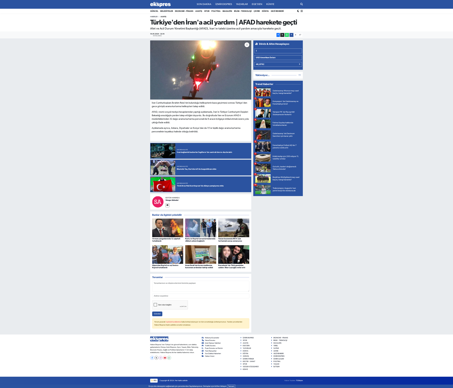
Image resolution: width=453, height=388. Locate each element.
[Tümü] (300, 75)
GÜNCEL (154, 11)
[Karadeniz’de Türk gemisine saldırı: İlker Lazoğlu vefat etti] (233, 254)
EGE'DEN (257, 4)
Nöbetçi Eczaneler (212, 338)
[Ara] (301, 4)
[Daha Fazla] (291, 35)
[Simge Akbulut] (158, 202)
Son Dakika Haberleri (213, 353)
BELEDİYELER (166, 11)
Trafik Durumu (210, 346)
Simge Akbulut (172, 200)
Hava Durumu (210, 340)
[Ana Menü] (301, 11)
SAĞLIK (276, 348)
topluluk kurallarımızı (174, 322)
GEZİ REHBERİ (277, 11)
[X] (156, 358)
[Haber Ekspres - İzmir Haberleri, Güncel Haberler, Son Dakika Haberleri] (160, 4)
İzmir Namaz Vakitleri (213, 343)
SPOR (206, 11)
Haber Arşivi (209, 356)
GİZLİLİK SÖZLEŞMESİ (251, 366)
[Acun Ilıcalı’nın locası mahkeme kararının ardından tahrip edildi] (200, 254)
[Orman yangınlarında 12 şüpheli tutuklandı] (167, 228)
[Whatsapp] (169, 358)
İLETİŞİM (276, 366)
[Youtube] (165, 358)
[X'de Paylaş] (282, 35)
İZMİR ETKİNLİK (248, 359)
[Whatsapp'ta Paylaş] (287, 35)
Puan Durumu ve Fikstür (214, 348)
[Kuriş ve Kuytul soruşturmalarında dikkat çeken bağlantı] (200, 228)
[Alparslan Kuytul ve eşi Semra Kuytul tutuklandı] (167, 254)
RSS (155, 380)
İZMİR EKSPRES (223, 4)
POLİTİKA (215, 11)
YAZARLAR (242, 4)
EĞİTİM (245, 353)
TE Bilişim (299, 380)
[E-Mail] (167, 205)
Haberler (154, 17)
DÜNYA (265, 11)
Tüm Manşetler (211, 351)
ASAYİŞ (198, 11)
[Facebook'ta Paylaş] (278, 35)
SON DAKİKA (204, 4)
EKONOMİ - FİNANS (184, 11)
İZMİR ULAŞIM (278, 359)
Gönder (157, 314)
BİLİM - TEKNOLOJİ (243, 11)
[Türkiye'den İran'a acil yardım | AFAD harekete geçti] (200, 70)
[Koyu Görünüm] (298, 11)
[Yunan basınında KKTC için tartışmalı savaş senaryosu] (233, 228)
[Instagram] (161, 358)
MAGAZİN (227, 11)
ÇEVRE (257, 11)
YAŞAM (276, 364)
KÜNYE (270, 4)
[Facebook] (152, 358)
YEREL (275, 346)
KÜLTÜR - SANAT (249, 361)
